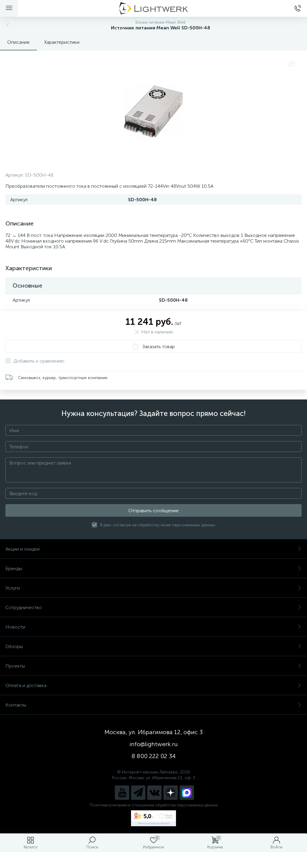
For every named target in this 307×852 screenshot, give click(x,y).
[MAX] (187, 792)
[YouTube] (122, 792)
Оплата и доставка (25, 685)
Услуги (12, 588)
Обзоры (14, 646)
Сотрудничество (23, 607)
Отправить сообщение (153, 510)
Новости (15, 627)
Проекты (15, 666)
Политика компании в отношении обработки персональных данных (154, 805)
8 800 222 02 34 (154, 756)
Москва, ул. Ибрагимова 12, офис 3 (153, 732)
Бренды (13, 568)
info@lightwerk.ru (154, 744)
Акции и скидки (22, 549)
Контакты (15, 705)
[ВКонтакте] (154, 792)
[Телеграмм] (138, 792)
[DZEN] (170, 792)
